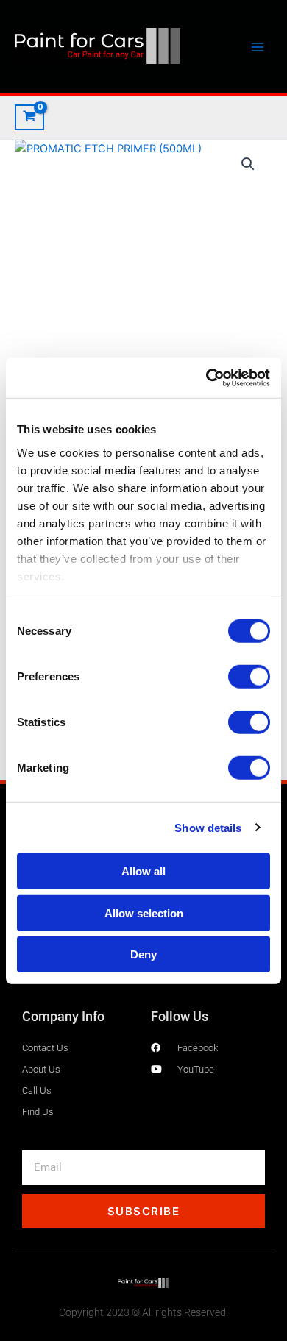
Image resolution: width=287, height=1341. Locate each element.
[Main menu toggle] (257, 46)
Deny (143, 954)
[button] (248, 164)
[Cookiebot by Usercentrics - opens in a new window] (206, 377)
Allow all (143, 871)
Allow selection (143, 912)
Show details (207, 827)
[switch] (249, 677)
